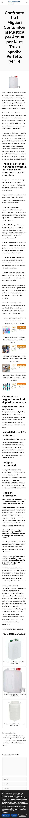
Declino (14, 815)
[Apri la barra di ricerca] (2, 2)
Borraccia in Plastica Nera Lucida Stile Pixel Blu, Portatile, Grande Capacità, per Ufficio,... (14, 377)
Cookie (13, 811)
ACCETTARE (6, 815)
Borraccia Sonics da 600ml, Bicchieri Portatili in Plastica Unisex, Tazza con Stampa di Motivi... (14, 358)
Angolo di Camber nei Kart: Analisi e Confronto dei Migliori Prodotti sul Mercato (14, 743)
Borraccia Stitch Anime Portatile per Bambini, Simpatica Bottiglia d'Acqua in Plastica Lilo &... (14, 339)
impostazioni (5, 812)
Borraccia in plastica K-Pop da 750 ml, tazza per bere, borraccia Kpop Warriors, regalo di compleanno (14, 320)
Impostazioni (22, 815)
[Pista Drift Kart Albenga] (15, 2)
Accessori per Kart (10, 733)
